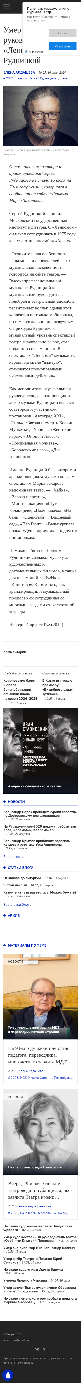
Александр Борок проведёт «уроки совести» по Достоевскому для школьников (40, 814)
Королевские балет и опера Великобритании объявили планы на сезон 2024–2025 (20, 689)
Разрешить (66, 31)
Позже (42, 31)
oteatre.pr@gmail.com (17, 1340)
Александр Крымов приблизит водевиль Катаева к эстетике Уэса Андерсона (36, 842)
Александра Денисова (35, 1206)
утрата (62, 78)
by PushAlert (36, 35)
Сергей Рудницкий (42, 78)
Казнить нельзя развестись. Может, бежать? (39, 892)
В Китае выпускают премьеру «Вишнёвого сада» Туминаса (58, 687)
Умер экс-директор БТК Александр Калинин (39, 1247)
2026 (14, 1078)
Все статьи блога (17, 904)
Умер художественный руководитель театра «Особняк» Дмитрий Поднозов (39, 1239)
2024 (10, 78)
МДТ (23, 1078)
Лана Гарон (28, 1213)
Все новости (13, 856)
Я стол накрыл (15, 885)
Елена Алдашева (19, 72)
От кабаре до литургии (22, 877)
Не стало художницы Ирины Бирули (33, 1269)
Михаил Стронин (40, 1078)
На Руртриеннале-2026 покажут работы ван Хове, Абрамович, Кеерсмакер (39, 828)
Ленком (21, 78)
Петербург (61, 1078)
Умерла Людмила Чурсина (25, 1280)
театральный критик (52, 1213)
